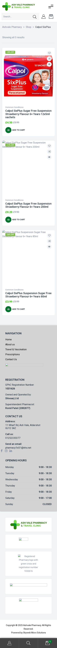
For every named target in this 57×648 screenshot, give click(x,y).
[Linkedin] (10, 450)
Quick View (49, 64)
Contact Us (11, 359)
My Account (9, 643)
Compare (49, 58)
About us (10, 344)
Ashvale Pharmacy (32, 625)
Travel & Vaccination (16, 349)
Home (8, 339)
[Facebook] (1, 450)
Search (28, 643)
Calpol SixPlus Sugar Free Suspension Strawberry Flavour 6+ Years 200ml (28, 205)
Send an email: (13, 444)
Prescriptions (12, 354)
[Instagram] (6, 450)
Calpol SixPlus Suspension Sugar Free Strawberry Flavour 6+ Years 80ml (28, 295)
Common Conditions (14, 107)
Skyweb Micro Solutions (34, 632)
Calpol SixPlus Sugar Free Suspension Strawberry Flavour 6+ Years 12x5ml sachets (28, 114)
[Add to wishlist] (49, 53)
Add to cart (18, 130)
